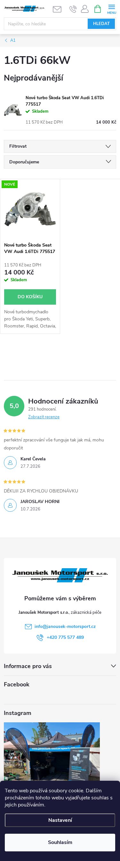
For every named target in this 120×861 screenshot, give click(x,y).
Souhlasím (60, 842)
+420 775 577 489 (65, 637)
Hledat (101, 24)
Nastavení (60, 820)
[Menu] (111, 8)
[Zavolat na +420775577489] (73, 9)
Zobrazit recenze (44, 417)
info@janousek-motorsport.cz (65, 626)
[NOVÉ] (30, 209)
